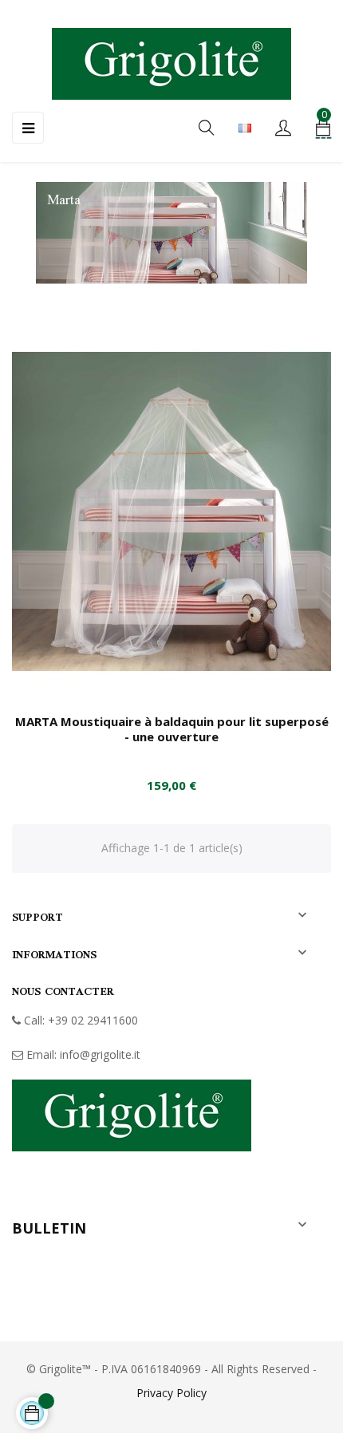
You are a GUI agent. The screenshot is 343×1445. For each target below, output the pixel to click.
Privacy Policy (171, 1392)
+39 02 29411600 (93, 1020)
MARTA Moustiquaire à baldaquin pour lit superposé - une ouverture (172, 729)
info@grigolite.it (100, 1054)
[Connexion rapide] (283, 129)
